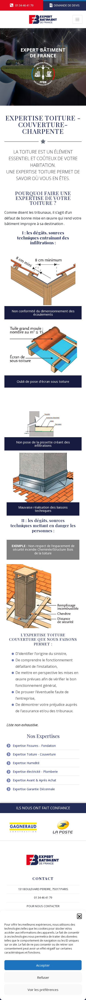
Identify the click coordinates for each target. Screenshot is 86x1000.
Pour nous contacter (43, 906)
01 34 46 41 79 (43, 897)
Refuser (43, 977)
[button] (79, 916)
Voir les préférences (43, 989)
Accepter (43, 965)
